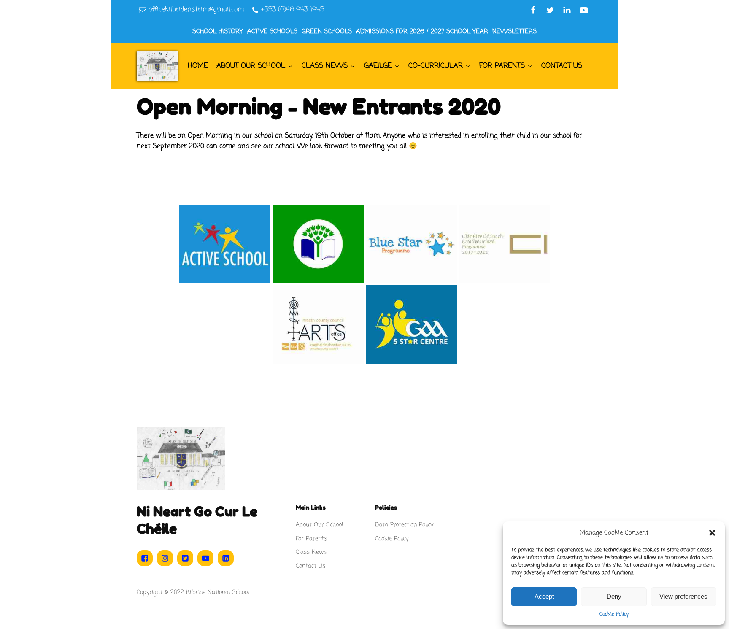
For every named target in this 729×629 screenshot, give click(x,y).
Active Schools (272, 31)
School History (217, 31)
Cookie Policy (614, 614)
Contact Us (561, 66)
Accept (544, 596)
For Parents (502, 66)
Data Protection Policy (404, 525)
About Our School (250, 66)
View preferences (683, 596)
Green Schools (327, 31)
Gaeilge (378, 66)
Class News (325, 66)
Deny (614, 596)
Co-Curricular (435, 66)
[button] (712, 533)
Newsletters (514, 31)
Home (198, 66)
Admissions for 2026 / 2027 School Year (422, 31)
